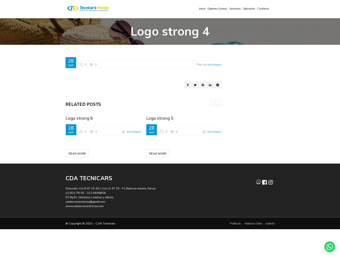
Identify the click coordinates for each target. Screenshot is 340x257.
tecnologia (214, 64)
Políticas (235, 223)
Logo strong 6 (79, 118)
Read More (77, 153)
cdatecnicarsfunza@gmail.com (85, 201)
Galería (269, 223)
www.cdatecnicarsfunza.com (85, 206)
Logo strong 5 (159, 118)
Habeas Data (253, 223)
